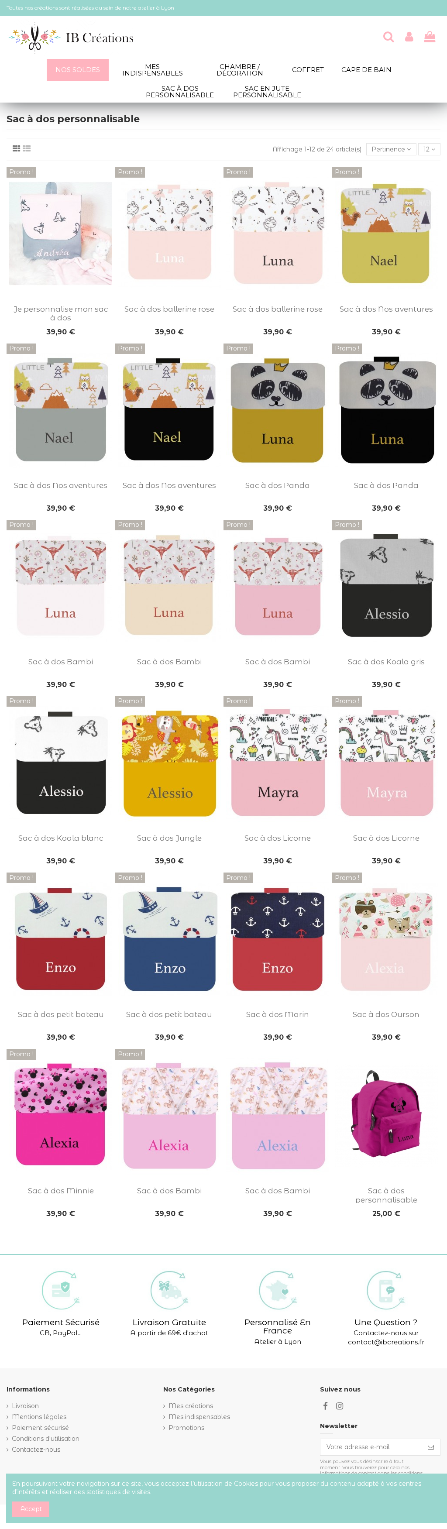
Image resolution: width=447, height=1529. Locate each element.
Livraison (25, 1406)
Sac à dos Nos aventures (386, 309)
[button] (61, 1303)
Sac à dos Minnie (61, 1190)
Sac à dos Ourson (386, 1014)
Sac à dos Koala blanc (60, 838)
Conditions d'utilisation (45, 1439)
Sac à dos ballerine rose (169, 309)
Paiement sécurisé (40, 1428)
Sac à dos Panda (277, 485)
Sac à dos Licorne (277, 838)
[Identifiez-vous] (409, 37)
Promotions (186, 1428)
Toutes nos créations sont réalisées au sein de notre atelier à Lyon (90, 7)
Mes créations (190, 1406)
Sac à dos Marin (277, 1014)
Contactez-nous (36, 1449)
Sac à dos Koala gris (386, 661)
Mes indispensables (199, 1417)
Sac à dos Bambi (60, 661)
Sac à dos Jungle (169, 838)
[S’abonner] (431, 1447)
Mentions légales (39, 1417)
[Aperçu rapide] (61, 297)
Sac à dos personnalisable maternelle (386, 1199)
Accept (31, 1509)
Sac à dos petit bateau (61, 1014)
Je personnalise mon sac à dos (61, 313)
